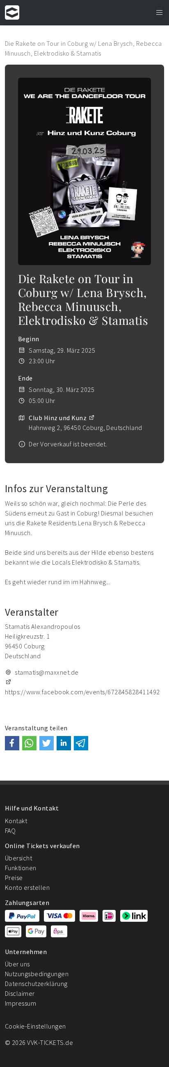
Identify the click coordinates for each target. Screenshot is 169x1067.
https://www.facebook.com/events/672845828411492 (82, 692)
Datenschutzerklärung (36, 983)
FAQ (10, 830)
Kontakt (16, 821)
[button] (12, 743)
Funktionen (21, 868)
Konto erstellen (27, 887)
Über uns (17, 964)
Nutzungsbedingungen (37, 974)
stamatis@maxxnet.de (46, 672)
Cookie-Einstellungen (35, 1026)
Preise (14, 877)
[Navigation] (159, 12)
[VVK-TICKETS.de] (12, 12)
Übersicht (18, 858)
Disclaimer (20, 993)
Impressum (20, 1003)
